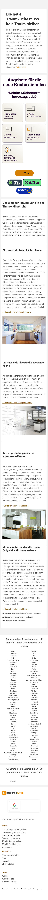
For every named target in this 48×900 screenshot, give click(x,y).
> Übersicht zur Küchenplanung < (16, 312)
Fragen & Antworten (10, 855)
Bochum (13, 682)
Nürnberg (13, 680)
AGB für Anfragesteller (11, 841)
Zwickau (13, 715)
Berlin (13, 651)
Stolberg (34, 728)
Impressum (7, 847)
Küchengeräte (8, 879)
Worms (13, 741)
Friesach (13, 781)
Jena (13, 717)
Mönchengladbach (13, 700)
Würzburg (34, 691)
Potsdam (34, 687)
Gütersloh (13, 719)
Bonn (13, 689)
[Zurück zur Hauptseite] (24, 793)
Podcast (5, 861)
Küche (4, 876)
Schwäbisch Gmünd (34, 724)
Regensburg (34, 693)
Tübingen (13, 739)
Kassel (34, 667)
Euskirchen (34, 750)
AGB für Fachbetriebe (11, 844)
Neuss (34, 684)
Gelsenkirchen (13, 697)
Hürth (34, 744)
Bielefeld (13, 687)
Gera (13, 711)
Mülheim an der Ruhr (34, 676)
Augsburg (13, 702)
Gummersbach (34, 757)
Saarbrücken (34, 671)
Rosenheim (34, 726)
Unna (34, 706)
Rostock (34, 665)
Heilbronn (34, 695)
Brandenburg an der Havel (13, 752)
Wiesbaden (13, 695)
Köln (13, 658)
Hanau (13, 730)
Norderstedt (13, 757)
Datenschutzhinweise (11, 838)
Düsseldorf (13, 667)
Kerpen (34, 715)
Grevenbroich (34, 713)
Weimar (34, 711)
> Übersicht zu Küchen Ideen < (15, 506)
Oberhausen (34, 660)
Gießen (13, 744)
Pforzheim (34, 700)
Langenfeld (34, 730)
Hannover (13, 673)
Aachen (13, 704)
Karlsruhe (13, 693)
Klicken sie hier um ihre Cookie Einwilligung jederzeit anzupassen (22, 889)
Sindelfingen (34, 722)
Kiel (34, 656)
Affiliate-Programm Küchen (13, 832)
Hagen (34, 662)
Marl (13, 728)
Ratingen (13, 726)
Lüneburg (13, 755)
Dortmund (13, 662)
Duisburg (13, 676)
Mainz (34, 669)
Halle (34, 658)
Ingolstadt (34, 697)
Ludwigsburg (13, 735)
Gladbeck (13, 746)
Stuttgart (13, 665)
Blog (4, 858)
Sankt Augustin (34, 739)
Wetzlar (34, 759)
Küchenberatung (9, 882)
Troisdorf (13, 750)
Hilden (34, 737)
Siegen (13, 706)
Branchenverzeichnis (11, 835)
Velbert (13, 733)
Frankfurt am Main (13, 660)
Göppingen (34, 735)
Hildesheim (13, 713)
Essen (13, 669)
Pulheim (34, 752)
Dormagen (34, 717)
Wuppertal (13, 684)
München (13, 656)
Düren (13, 724)
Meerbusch (34, 746)
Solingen (34, 678)
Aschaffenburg (13, 759)
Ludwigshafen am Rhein (34, 680)
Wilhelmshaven (13, 737)
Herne (34, 673)
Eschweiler (34, 741)
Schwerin (13, 722)
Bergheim (34, 719)
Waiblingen (34, 755)
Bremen (13, 671)
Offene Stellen (8, 864)
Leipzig (13, 678)
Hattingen (34, 733)
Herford (34, 708)
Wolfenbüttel (34, 748)
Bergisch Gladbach (13, 708)
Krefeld (34, 654)
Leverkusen (34, 682)
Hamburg (13, 654)
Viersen (13, 748)
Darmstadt (34, 689)
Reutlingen (34, 704)
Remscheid (34, 702)
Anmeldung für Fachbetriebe (14, 829)
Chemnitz (34, 651)
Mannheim (13, 691)
